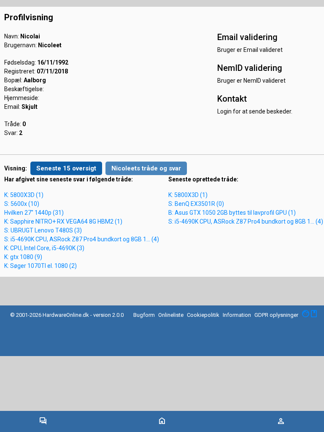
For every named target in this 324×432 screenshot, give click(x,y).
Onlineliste (171, 315)
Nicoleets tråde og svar (146, 168)
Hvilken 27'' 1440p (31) (34, 212)
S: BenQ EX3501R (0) (196, 203)
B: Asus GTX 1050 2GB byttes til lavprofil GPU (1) (232, 212)
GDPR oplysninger (276, 315)
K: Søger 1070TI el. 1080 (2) (40, 265)
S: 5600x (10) (21, 203)
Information (237, 315)
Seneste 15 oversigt (66, 168)
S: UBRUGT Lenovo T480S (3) (43, 230)
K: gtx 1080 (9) (23, 257)
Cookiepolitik (203, 315)
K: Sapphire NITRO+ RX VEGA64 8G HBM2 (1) (63, 221)
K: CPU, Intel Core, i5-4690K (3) (44, 248)
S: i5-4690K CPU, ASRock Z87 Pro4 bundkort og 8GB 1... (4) (81, 239)
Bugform (144, 315)
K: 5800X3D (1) (23, 195)
